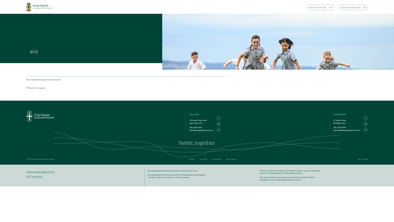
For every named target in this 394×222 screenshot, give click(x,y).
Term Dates (203, 159)
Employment (216, 159)
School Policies (231, 159)
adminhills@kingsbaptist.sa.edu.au (346, 130)
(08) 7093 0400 (339, 127)
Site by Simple (362, 159)
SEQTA (191, 159)
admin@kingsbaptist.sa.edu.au (201, 130)
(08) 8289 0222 (195, 127)
